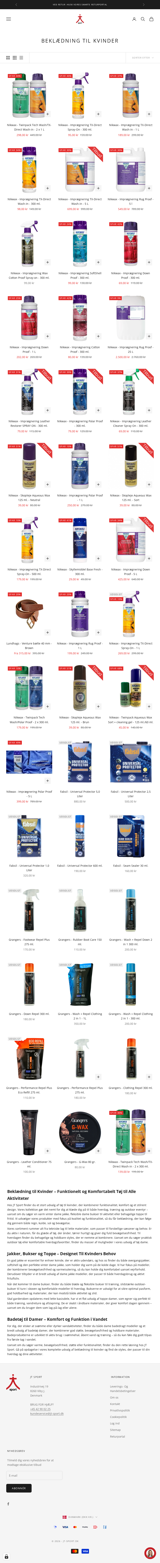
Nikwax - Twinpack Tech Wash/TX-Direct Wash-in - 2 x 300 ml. (130, 1164)
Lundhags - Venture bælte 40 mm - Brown (29, 646)
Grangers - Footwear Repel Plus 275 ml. (29, 942)
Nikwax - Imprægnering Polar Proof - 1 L (80, 498)
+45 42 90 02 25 (40, 1409)
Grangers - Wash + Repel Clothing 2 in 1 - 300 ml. (131, 1016)
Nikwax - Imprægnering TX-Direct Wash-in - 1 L (130, 127)
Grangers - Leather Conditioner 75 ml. (29, 1164)
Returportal (117, 1436)
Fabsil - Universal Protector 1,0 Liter (29, 868)
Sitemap (115, 1430)
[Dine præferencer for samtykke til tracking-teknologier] (6, 1556)
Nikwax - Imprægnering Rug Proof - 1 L (80, 646)
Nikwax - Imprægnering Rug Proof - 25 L (131, 349)
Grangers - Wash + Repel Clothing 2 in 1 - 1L (80, 1016)
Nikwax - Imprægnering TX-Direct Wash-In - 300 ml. (29, 201)
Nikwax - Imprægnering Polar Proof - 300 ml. (80, 423)
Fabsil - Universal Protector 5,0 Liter (80, 794)
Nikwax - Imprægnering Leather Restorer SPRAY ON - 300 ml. (29, 423)
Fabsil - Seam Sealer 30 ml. (130, 865)
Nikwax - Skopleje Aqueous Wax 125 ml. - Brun (80, 720)
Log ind (115, 1423)
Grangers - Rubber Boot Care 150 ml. (80, 942)
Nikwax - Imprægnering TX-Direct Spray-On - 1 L (130, 646)
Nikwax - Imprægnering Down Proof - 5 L (130, 572)
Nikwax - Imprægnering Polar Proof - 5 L (29, 794)
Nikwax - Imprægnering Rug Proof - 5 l (131, 201)
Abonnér (19, 1488)
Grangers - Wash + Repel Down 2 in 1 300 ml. (130, 942)
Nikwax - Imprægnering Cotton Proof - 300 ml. (80, 349)
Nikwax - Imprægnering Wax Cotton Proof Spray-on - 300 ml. (29, 275)
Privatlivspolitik (120, 1410)
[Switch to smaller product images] (14, 57)
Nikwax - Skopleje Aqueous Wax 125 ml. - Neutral (29, 498)
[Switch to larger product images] (8, 57)
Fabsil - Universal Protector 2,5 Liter (131, 794)
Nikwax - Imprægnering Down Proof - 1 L (29, 349)
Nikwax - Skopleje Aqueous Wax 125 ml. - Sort (130, 498)
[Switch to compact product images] (21, 57)
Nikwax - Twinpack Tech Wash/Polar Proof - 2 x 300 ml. (29, 720)
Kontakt (115, 1404)
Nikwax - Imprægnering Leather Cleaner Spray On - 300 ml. (130, 423)
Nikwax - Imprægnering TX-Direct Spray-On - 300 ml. (80, 127)
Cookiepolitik (118, 1417)
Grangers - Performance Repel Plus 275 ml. (80, 1090)
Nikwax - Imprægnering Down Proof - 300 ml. (130, 275)
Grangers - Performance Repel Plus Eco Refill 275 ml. (29, 1090)
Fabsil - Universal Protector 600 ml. (80, 865)
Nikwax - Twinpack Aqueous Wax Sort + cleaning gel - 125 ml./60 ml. (130, 720)
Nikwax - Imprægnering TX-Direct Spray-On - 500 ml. (29, 572)
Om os (114, 1397)
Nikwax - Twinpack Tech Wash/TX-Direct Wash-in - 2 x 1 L (29, 127)
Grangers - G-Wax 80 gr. (80, 1162)
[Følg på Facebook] (8, 1504)
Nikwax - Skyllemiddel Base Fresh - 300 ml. (80, 572)
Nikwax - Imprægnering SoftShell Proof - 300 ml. (80, 275)
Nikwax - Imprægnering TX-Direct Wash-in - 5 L (80, 201)
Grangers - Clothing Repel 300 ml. (131, 1088)
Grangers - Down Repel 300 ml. (29, 1014)
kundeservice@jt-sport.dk (47, 1413)
